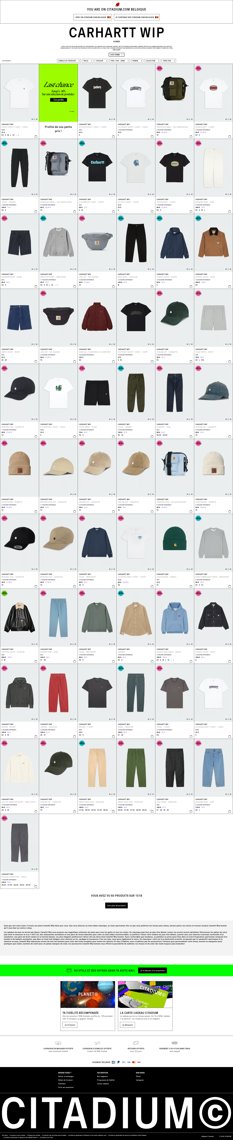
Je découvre (127, 1025)
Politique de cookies (33, 1135)
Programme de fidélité (106, 1080)
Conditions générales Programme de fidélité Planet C (21, 1137)
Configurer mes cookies (17, 1135)
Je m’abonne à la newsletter (152, 970)
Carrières (5, 1135)
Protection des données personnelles (54, 1135)
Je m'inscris (70, 1025)
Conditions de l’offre (46, 1137)
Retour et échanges (66, 1076)
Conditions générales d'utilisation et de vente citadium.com (87, 1135)
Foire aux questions (66, 1087)
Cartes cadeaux (103, 1084)
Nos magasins (102, 1076)
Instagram (140, 1080)
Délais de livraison (65, 1080)
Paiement (62, 1084)
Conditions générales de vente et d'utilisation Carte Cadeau (127, 1135)
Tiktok (138, 1076)
